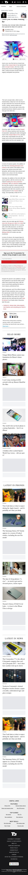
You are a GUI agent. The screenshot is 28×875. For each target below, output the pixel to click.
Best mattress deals (21, 823)
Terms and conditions (14, 845)
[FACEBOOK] (11, 317)
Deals (10, 6)
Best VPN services (20, 808)
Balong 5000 (5, 232)
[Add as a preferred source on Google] (14, 863)
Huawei (16, 190)
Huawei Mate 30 (13, 65)
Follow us (16, 59)
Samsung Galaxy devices (21, 805)
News (18, 31)
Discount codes (21, 825)
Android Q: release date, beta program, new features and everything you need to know (14, 307)
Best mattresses (19, 817)
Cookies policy (14, 850)
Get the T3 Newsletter (21, 6)
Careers (14, 854)
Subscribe (19, 2)
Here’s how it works (13, 35)
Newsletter (23, 59)
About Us (14, 843)
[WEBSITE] (15, 317)
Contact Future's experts (14, 841)
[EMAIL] (17, 317)
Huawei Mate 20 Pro (14, 134)
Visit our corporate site (17, 870)
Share (5, 59)
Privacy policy (14, 847)
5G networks (14, 183)
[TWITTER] (13, 317)
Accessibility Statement (14, 839)
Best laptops (8, 814)
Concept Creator (9, 67)
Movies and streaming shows (7, 808)
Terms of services (17, 265)
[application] (14, 151)
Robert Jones (10, 29)
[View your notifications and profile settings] (12, 2)
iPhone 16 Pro (7, 805)
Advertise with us (14, 852)
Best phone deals (7, 823)
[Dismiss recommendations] (26, 10)
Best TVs (19, 814)
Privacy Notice (19, 267)
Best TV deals (7, 825)
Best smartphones (8, 817)
